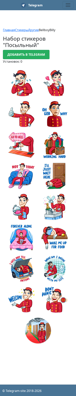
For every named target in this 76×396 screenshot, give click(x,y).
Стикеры (21, 30)
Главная (9, 30)
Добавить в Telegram (26, 54)
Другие (33, 30)
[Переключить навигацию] (68, 5)
